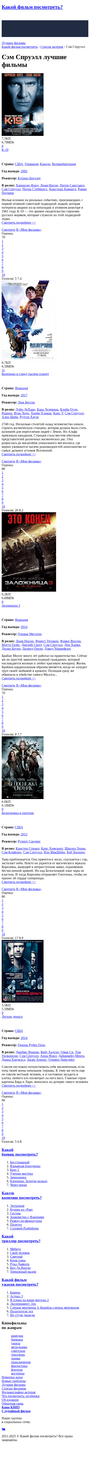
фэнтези (17, 1369)
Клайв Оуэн (68, 409)
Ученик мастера (21, 1173)
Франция (21, 388)
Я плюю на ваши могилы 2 (29, 1300)
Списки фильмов (14, 1388)
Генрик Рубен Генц (31, 1045)
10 (3, 275)
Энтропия (17, 1206)
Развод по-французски (26, 1221)
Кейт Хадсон (50, 1052)
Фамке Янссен (70, 641)
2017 (24, 395)
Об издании (10, 1400)
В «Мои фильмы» (28, 229)
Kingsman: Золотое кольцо (28, 1181)
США (19, 164)
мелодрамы (19, 1347)
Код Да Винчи (20, 1268)
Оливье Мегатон (30, 634)
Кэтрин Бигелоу (29, 178)
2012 (24, 834)
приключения (21, 1362)
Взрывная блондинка (25, 1166)
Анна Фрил (48, 1056)
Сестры (15, 1213)
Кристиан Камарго (62, 189)
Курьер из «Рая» (21, 1209)
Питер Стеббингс (35, 189)
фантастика (19, 1366)
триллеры (18, 1354)
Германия (31, 164)
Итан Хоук (21, 413)
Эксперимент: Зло (23, 1304)
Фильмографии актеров (19, 1392)
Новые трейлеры (14, 1381)
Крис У (58, 413)
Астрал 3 (16, 1296)
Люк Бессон (26, 402)
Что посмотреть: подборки (21, 1396)
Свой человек (20, 1253)
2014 (24, 627)
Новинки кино (12, 1377)
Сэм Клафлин (11, 852)
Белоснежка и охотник (18, 813)
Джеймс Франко (27, 1052)
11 (3, 370)
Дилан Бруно (11, 648)
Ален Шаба (10, 417)
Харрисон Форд (27, 185)
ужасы (15, 1343)
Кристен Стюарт (27, 848)
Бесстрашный (20, 1162)
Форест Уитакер (46, 641)
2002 (24, 171)
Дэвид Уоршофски (57, 648)
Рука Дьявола (19, 1264)
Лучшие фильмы (14, 43)
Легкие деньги (12, 1016)
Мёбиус (15, 1249)
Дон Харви (72, 645)
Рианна (7, 413)
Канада (45, 164)
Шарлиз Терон (75, 848)
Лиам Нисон (49, 185)
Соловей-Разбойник (24, 1228)
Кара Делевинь (47, 409)
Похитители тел (21, 1311)
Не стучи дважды (22, 1315)
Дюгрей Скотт (32, 645)
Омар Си (67, 1052)
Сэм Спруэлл (11, 189)
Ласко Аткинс (37, 1059)
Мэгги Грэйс (11, 645)
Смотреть (8, 229)
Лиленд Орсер (32, 648)
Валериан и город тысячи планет (25, 374)
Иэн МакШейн (54, 852)
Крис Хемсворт (52, 848)
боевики (17, 1339)
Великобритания (64, 164)
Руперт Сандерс (29, 841)
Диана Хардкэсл (13, 1059)
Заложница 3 (11, 605)
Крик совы (18, 1260)
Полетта (16, 1224)
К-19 (5, 150)
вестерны (17, 1373)
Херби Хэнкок (41, 413)
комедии (17, 1336)
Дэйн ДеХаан (25, 409)
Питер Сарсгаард (72, 185)
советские (18, 1351)
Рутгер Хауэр (29, 417)
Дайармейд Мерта (71, 1056)
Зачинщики (18, 1177)
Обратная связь (12, 1403)
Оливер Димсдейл (61, 1059)
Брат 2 (14, 1170)
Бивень (15, 1292)
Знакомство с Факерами (27, 1217)
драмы (15, 1358)
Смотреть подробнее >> (19, 222)
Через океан (18, 1185)
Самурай (16, 1256)
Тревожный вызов (23, 1271)
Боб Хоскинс (76, 852)
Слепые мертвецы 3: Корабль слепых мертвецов (44, 1307)
